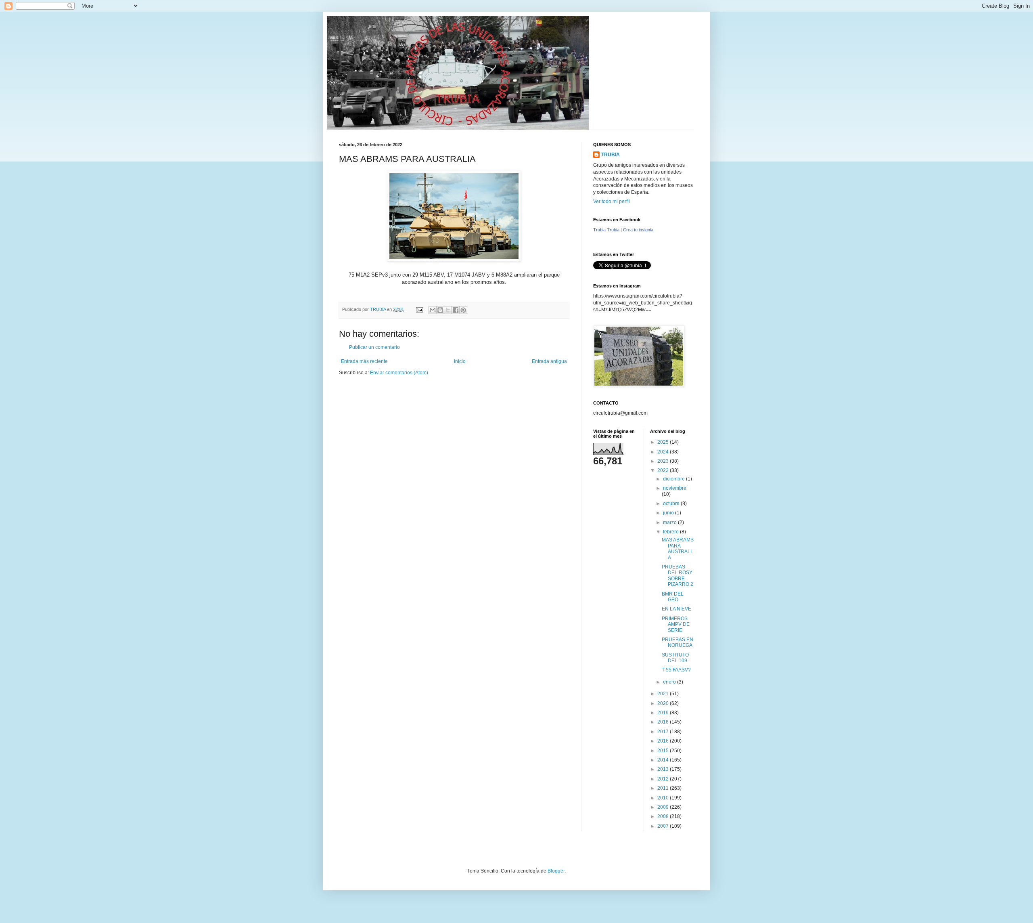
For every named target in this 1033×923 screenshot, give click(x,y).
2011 (663, 788)
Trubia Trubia (606, 229)
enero (670, 682)
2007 (663, 826)
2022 (663, 470)
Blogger (556, 871)
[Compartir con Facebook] (456, 310)
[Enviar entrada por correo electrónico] (419, 309)
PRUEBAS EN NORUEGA (677, 642)
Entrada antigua (549, 361)
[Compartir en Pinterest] (463, 310)
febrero (671, 532)
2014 (663, 760)
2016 (663, 741)
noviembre (674, 488)
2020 (663, 703)
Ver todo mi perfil (611, 201)
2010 (663, 798)
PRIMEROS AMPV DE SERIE (676, 624)
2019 (663, 712)
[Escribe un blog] (440, 310)
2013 (663, 769)
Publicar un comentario (374, 347)
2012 (663, 779)
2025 (663, 442)
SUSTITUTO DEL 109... (676, 657)
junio (669, 513)
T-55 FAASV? (676, 670)
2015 (663, 750)
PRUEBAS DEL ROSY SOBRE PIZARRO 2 (677, 575)
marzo (670, 522)
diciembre (674, 479)
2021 (663, 693)
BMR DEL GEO (673, 596)
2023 (663, 461)
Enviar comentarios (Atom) (399, 372)
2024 (663, 452)
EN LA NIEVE (676, 609)
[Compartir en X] (448, 310)
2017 (663, 731)
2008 (663, 816)
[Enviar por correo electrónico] (433, 310)
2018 (663, 722)
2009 (663, 807)
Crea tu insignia (638, 229)
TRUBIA (610, 154)
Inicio (460, 361)
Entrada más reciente (364, 361)
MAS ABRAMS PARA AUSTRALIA (678, 548)
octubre (672, 503)
